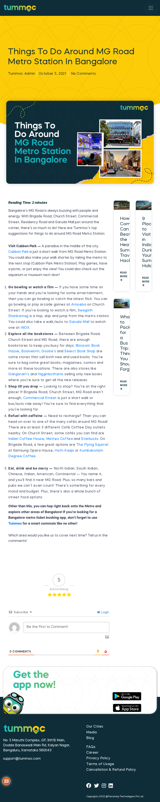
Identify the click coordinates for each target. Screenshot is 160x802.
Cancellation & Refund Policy (111, 770)
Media (91, 732)
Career (92, 752)
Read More (123, 274)
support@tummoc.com (22, 758)
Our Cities (94, 726)
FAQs (90, 747)
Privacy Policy (98, 758)
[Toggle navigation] (151, 8)
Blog (90, 738)
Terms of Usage (100, 764)
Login (104, 612)
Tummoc (15, 523)
